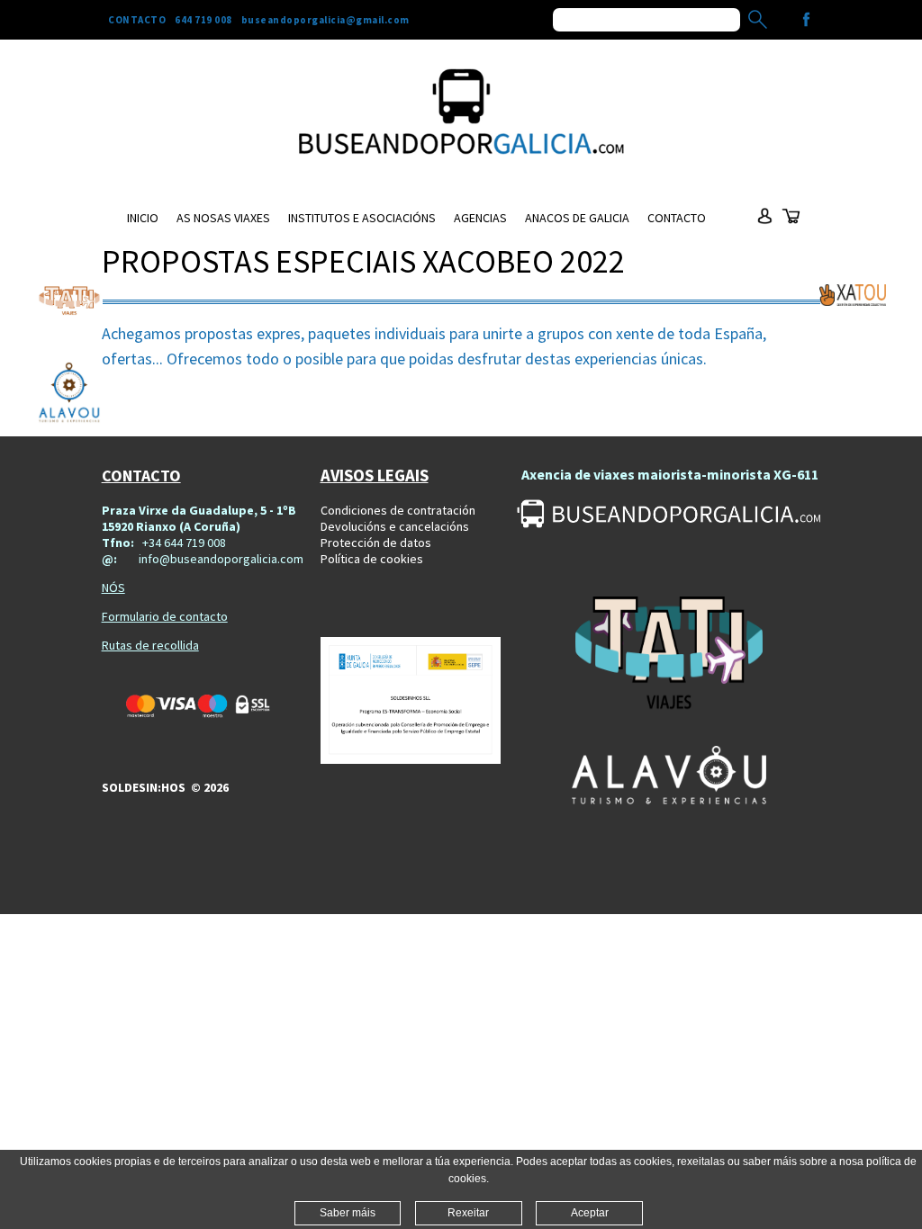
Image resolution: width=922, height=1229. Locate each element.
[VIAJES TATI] (668, 655)
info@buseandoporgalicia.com (221, 559)
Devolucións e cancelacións (395, 526)
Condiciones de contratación (398, 510)
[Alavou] (69, 394)
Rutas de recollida (150, 645)
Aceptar (590, 1213)
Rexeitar (468, 1213)
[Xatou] (852, 295)
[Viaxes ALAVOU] (668, 775)
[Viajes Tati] (69, 301)
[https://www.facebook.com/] (806, 19)
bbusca (757, 19)
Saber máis (347, 1213)
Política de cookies (372, 559)
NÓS (113, 587)
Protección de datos (376, 542)
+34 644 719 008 (184, 542)
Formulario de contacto (165, 616)
